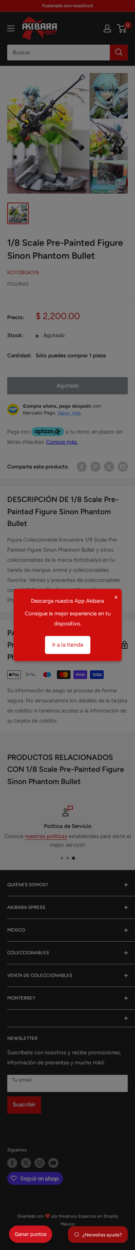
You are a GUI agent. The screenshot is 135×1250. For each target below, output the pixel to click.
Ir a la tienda (67, 645)
